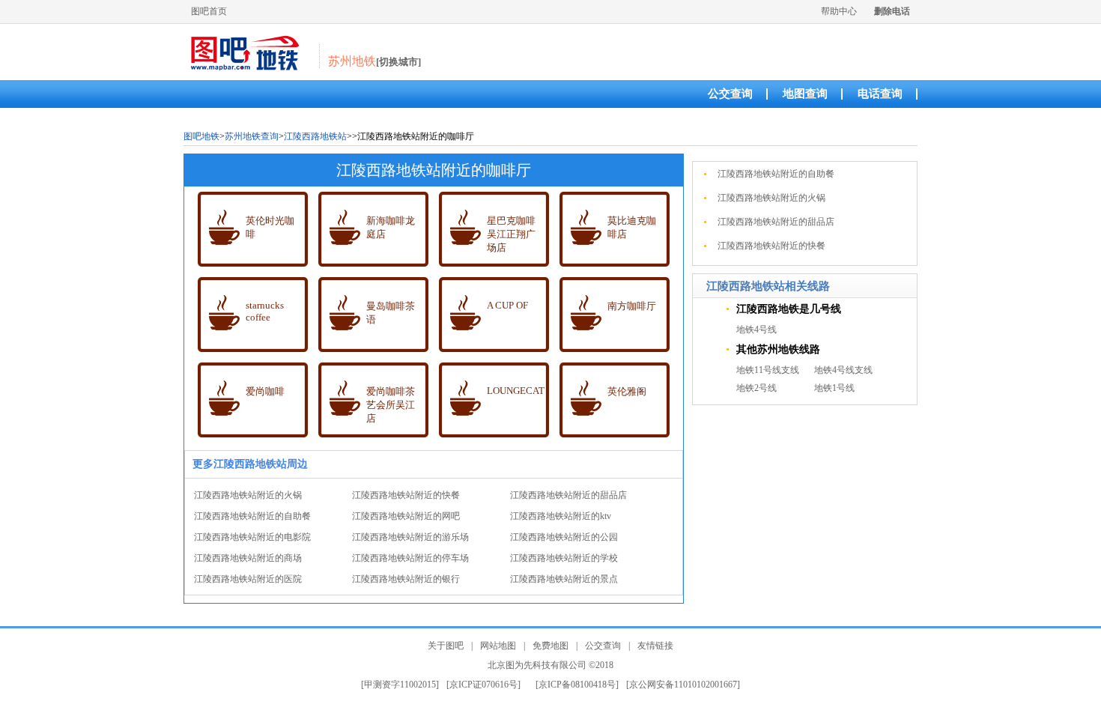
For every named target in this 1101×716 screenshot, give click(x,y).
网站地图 (498, 645)
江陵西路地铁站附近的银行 (406, 579)
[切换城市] (398, 61)
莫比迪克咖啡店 (631, 227)
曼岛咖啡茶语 (390, 312)
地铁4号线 (756, 329)
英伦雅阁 (626, 391)
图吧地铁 (201, 136)
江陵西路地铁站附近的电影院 (252, 537)
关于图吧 (446, 645)
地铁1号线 (834, 388)
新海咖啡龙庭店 (390, 227)
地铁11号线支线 (767, 370)
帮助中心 (839, 11)
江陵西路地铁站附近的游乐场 (410, 537)
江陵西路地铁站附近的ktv (560, 516)
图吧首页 (209, 11)
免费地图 (550, 645)
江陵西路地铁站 (315, 136)
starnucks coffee (265, 311)
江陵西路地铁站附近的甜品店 (568, 495)
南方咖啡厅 (631, 306)
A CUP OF (507, 305)
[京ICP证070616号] (483, 684)
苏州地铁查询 (252, 136)
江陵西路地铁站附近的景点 (564, 579)
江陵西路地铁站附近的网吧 (406, 516)
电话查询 (880, 94)
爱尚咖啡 (265, 391)
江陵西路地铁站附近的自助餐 (252, 516)
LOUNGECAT (516, 390)
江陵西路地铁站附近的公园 (564, 537)
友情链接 (655, 645)
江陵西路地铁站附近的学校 (564, 558)
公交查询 (730, 94)
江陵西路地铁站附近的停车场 (410, 558)
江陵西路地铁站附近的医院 (248, 579)
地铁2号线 (756, 388)
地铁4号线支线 (843, 370)
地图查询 (805, 94)
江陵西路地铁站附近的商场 (248, 558)
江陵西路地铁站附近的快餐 (406, 495)
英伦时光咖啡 (270, 227)
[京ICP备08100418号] (577, 684)
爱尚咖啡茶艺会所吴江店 (390, 405)
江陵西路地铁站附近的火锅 (248, 495)
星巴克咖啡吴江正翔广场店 (511, 234)
